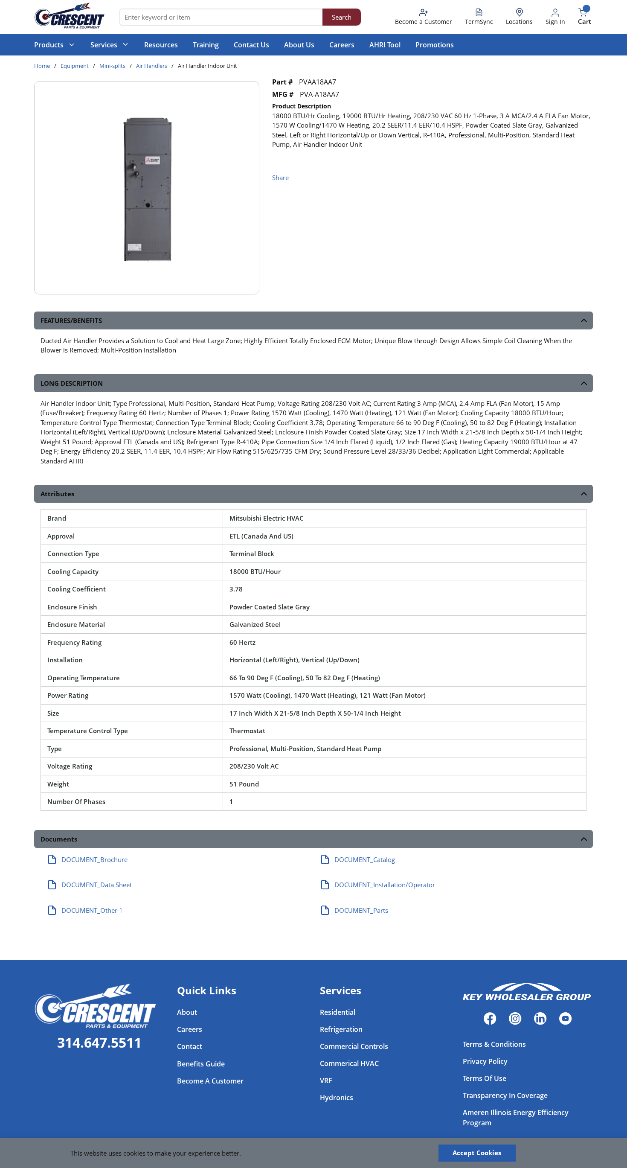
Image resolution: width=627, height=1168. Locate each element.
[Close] (538, 1153)
